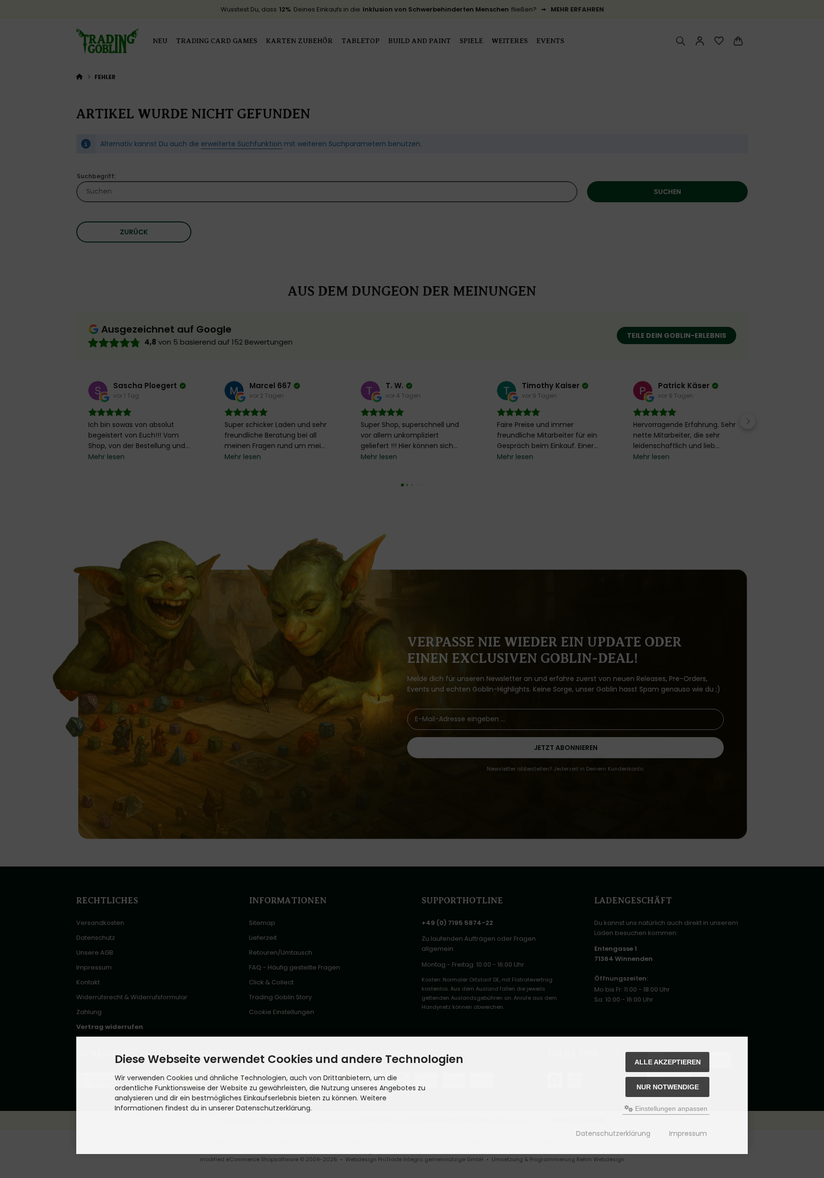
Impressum (688, 1133)
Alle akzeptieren (668, 1062)
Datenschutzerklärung (613, 1133)
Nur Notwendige (667, 1087)
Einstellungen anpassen (670, 1108)
